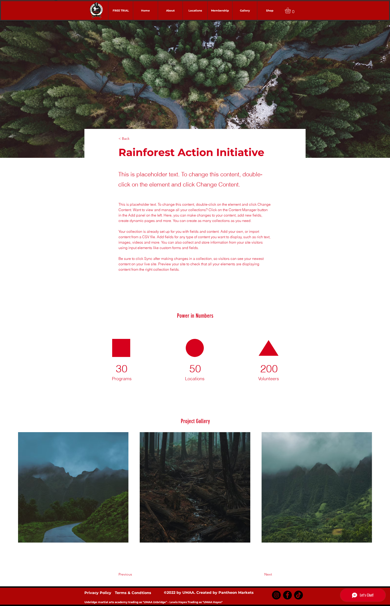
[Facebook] (287, 595)
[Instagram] (276, 595)
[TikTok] (298, 595)
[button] (291, 10)
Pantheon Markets (236, 592)
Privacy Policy (97, 593)
